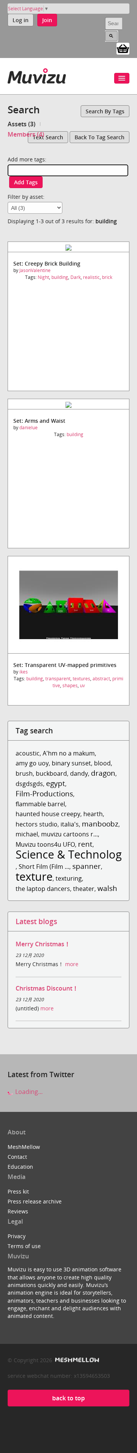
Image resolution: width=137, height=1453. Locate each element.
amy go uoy (32, 763)
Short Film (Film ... (44, 866)
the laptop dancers (43, 888)
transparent (57, 678)
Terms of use (24, 1246)
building (59, 277)
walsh (107, 888)
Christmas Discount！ (47, 988)
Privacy (16, 1236)
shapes (70, 685)
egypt (55, 783)
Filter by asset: (26, 196)
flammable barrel (40, 804)
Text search (48, 137)
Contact (17, 1156)
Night (43, 277)
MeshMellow (24, 1146)
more (71, 964)
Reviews (18, 1211)
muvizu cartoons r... (69, 834)
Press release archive (35, 1201)
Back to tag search (99, 137)
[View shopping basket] (122, 48)
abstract (101, 678)
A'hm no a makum (69, 753)
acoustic (28, 753)
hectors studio (36, 824)
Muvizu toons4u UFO (45, 844)
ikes (23, 672)
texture (34, 876)
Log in (21, 20)
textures (81, 678)
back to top (68, 1398)
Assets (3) (21, 124)
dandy (79, 773)
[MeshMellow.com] (76, 1360)
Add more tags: (27, 159)
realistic (91, 277)
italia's (70, 824)
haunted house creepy (48, 814)
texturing (69, 878)
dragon (103, 773)
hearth (93, 814)
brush (24, 773)
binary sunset (71, 763)
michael (27, 834)
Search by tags (105, 111)
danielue (28, 427)
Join (47, 20)
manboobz (100, 823)
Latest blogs (36, 921)
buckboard (51, 773)
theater (83, 888)
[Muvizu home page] (37, 74)
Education (20, 1166)
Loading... (28, 1091)
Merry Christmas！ (43, 944)
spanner (86, 866)
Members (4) (26, 134)
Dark (75, 277)
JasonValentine (35, 270)
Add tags (26, 182)
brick (107, 277)
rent (85, 844)
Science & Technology (71, 854)
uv (82, 685)
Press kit (18, 1191)
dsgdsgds (29, 784)
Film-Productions (44, 793)
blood (102, 763)
